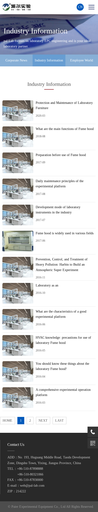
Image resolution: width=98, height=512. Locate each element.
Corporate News (16, 60)
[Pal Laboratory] (17, 7)
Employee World (81, 60)
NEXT (43, 420)
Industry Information (49, 60)
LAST (59, 420)
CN (80, 7)
